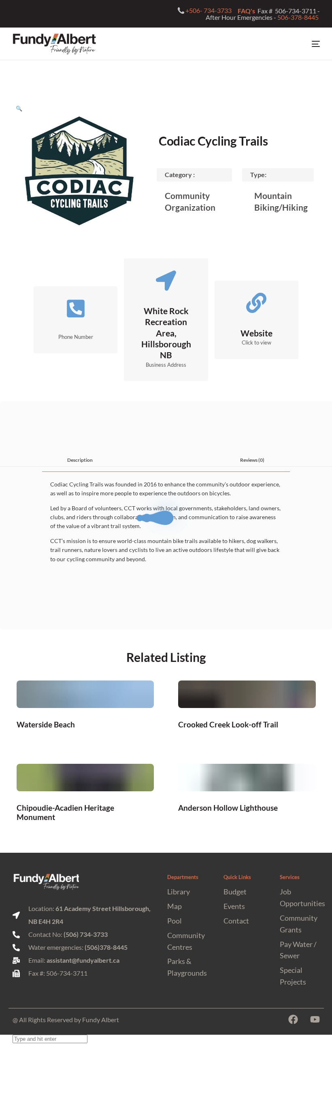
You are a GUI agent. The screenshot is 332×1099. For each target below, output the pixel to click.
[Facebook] (293, 1019)
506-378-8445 (298, 17)
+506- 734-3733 (208, 10)
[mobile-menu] (309, 44)
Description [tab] (80, 460)
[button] (19, 108)
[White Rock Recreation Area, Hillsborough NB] (166, 281)
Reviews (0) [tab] (252, 460)
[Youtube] (315, 1019)
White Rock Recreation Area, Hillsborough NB (166, 333)
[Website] (256, 303)
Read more (85, 724)
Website (256, 333)
